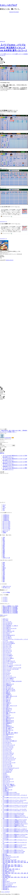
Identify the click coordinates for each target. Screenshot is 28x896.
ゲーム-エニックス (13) (8, 747)
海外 (4, 556)
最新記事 (2, 453)
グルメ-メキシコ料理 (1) (8, 678)
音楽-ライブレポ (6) (7, 885)
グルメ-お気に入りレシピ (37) (9, 628)
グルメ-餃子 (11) (6, 731)
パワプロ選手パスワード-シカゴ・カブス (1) (13, 801)
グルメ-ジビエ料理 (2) (8, 655)
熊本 (4, 555)
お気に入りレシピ (7, 586)
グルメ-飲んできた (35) (8, 730)
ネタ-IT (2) (5, 774)
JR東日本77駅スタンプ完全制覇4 (10, 612)
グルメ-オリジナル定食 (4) (9, 643)
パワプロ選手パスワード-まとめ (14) (11, 793)
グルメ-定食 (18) (6, 700)
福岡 (4, 552)
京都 (4, 541)
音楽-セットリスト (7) (8, 884)
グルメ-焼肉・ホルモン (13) (9, 712)
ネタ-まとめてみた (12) (8, 778)
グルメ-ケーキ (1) (7, 648)
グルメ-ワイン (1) (7, 682)
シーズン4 (5, 601)
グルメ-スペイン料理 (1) (8, 658)
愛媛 (4, 551)
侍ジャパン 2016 (6, 525)
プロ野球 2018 (6, 520)
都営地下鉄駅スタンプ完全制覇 (10, 610)
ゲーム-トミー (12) (7, 761)
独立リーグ (5, 531)
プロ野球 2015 (6, 516)
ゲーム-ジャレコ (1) (7, 751)
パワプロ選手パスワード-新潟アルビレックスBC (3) (15, 829)
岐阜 (4, 570)
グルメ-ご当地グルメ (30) (8, 631)
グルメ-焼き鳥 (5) (7, 711)
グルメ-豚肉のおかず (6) (8, 720)
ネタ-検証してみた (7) (8, 787)
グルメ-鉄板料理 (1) (7, 723)
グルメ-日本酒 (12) (7, 702)
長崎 (4, 553)
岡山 (4, 548)
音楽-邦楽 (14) (6, 889)
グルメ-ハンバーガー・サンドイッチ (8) (12, 667)
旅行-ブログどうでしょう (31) (9, 859)
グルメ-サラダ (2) (7, 652)
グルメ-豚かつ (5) (7, 719)
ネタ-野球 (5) (6, 791)
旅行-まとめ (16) (6, 858)
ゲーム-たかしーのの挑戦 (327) (10, 740)
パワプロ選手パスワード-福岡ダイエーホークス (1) (14, 844)
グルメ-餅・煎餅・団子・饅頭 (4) (10, 732)
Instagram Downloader (14, 11)
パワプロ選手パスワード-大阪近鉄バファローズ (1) (14, 822)
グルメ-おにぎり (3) (7, 624)
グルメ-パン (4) (6, 671)
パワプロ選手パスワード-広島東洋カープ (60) (13, 825)
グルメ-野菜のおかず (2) (8, 721)
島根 (4, 546)
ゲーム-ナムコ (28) (7, 763)
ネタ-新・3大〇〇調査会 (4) (9, 785)
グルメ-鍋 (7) (6, 724)
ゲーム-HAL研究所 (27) (8, 736)
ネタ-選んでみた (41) (7, 789)
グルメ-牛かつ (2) (7, 715)
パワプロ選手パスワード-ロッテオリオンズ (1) (13, 813)
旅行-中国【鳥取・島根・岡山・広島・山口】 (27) (14, 860)
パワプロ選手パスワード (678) (10, 792)
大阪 (4, 542)
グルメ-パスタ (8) (7, 670)
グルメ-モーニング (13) (8, 679)
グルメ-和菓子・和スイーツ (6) (10, 696)
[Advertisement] (14, 27)
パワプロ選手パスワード (5, 54)
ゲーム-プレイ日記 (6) (8, 769)
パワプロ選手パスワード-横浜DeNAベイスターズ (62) (15, 834)
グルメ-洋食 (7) (6, 707)
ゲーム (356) (5, 735)
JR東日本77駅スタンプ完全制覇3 (10, 611)
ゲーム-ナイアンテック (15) (9, 762)
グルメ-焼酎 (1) (6, 713)
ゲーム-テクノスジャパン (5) (9, 758)
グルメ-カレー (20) (7, 646)
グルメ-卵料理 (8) (7, 693)
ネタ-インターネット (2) (8, 781)
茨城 (4, 562)
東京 (4, 538)
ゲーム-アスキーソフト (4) (9, 745)
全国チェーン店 (6, 557)
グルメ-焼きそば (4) (7, 708)
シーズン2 (5, 598)
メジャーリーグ (6, 529)
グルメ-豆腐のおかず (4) (8, 717)
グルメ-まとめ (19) (7, 636)
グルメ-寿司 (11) (6, 701)
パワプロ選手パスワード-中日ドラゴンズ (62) (13, 814)
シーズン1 (5, 597)
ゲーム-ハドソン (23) (7, 765)
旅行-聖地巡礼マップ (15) (8, 871)
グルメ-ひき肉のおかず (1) (9, 635)
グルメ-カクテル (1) (7, 644)
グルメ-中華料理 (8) (7, 685)
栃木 (4, 563)
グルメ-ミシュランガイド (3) (9, 677)
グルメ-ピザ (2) (6, 674)
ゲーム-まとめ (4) (7, 742)
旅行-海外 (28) (6, 867)
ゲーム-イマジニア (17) (8, 746)
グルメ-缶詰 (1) (6, 716)
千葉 (4, 537)
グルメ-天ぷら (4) (7, 698)
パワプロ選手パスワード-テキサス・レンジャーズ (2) (15, 805)
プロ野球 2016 (6, 517)
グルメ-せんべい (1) (7, 632)
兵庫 (4, 544)
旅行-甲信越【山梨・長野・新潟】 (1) (11, 869)
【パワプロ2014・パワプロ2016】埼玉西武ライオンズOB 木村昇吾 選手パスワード (13, 48)
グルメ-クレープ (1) (7, 647)
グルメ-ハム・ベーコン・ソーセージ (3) (12, 665)
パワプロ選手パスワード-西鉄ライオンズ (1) (13, 850)
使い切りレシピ (6, 587)
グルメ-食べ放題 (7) (7, 728)
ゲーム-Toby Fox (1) (7, 739)
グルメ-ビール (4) (7, 673)
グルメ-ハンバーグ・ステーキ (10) (10, 669)
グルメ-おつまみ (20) (7, 623)
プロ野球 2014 (6, 515)
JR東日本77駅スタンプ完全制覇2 (10, 608)
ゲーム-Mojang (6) (7, 738)
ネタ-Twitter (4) (6, 776)
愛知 (4, 540)
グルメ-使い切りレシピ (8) (9, 689)
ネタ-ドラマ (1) (6, 782)
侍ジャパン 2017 (6, 527)
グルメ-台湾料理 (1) (7, 694)
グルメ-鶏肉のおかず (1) (8, 734)
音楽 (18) (5, 879)
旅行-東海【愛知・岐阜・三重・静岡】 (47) (13, 866)
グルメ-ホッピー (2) (7, 675)
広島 (4, 549)
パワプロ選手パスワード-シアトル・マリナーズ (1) (14, 800)
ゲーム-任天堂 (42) (7, 772)
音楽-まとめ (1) (6, 881)
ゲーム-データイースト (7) (9, 759)
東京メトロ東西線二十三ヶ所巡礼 (10, 606)
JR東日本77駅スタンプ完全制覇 (10, 607)
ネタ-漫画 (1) (6, 788)
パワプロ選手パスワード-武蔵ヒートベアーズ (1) (14, 835)
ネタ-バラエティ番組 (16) (8, 784)
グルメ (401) (5, 620)
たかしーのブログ (8, 5)
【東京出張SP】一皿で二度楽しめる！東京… (11, 430)
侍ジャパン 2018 (6, 528)
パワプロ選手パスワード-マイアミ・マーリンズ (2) (14, 809)
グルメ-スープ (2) (7, 659)
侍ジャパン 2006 (6, 521)
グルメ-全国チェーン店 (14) (9, 690)
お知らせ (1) (5, 618)
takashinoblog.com (3, 221)
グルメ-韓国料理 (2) (7, 726)
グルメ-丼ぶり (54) (7, 686)
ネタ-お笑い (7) (6, 777)
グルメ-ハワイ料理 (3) (8, 666)
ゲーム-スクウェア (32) (8, 754)
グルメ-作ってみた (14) (8, 688)
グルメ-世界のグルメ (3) (8, 684)
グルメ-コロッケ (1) (7, 650)
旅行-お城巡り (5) (7, 855)
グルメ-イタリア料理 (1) (8, 642)
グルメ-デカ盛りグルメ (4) (9, 660)
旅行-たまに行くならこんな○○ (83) (11, 856)
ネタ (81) (5, 773)
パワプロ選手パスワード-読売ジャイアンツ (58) (14, 851)
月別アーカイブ (3, 615)
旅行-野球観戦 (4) (7, 875)
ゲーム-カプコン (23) (7, 749)
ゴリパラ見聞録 (6, 592)
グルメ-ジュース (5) (7, 656)
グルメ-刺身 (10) (6, 692)
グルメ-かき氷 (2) (7, 629)
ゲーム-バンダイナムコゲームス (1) (11, 768)
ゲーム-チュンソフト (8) (8, 757)
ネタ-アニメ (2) (6, 780)
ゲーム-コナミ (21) (7, 750)
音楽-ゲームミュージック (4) (9, 882)
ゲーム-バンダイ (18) (7, 766)
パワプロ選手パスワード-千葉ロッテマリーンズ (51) (15, 819)
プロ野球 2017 (6, 519)
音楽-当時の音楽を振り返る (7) (10, 886)
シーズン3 (5, 599)
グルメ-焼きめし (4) (7, 709)
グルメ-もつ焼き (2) (7, 637)
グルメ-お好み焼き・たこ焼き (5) (10, 625)
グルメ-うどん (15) (7, 621)
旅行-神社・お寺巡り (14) (8, 870)
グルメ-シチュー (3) (7, 654)
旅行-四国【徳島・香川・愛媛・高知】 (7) (12, 865)
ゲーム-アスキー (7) (7, 743)
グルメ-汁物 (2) (6, 704)
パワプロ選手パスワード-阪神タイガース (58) (13, 852)
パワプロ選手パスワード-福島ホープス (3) (12, 846)
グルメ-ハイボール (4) (8, 663)
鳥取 (4, 545)
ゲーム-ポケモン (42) (7, 770)
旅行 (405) (5, 854)
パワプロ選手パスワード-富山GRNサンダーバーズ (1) (15, 823)
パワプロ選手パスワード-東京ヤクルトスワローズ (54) (15, 830)
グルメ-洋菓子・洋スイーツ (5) (10, 705)
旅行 (4, 508)
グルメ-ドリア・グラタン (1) (9, 662)
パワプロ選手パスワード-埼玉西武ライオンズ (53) (14, 821)
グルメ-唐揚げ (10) (7, 697)
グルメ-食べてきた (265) (8, 727)
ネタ (4, 510)
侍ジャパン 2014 (6, 523)
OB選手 (4, 532)
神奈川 (4, 567)
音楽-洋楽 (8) (6, 888)
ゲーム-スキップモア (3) (8, 753)
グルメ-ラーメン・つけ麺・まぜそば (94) (12, 681)
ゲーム (4, 504)
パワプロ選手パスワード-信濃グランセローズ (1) (14, 815)
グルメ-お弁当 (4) (7, 627)
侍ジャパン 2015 (6, 524)
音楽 (4, 506)
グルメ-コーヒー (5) (7, 651)
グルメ (4, 507)
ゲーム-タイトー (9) (7, 755)
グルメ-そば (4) (6, 633)
